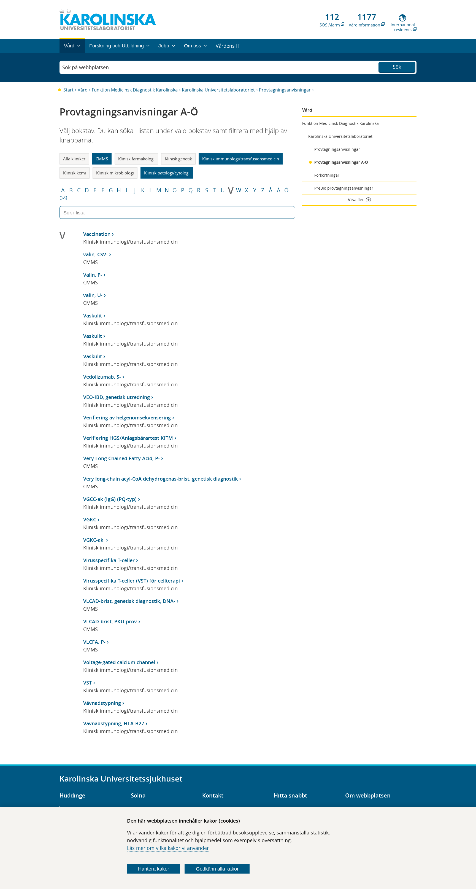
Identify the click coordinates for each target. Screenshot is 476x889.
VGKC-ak (94, 540)
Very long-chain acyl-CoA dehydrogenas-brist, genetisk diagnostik (160, 478)
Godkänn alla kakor (217, 869)
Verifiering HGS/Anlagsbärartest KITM (128, 438)
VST (87, 682)
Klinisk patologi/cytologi (167, 173)
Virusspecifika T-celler (109, 560)
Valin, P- (92, 274)
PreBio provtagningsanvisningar (343, 188)
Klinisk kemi (74, 173)
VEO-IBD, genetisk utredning (116, 397)
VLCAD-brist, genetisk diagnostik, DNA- (129, 601)
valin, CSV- (95, 254)
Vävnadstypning (102, 703)
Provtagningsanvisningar (285, 90)
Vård (83, 90)
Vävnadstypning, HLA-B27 (113, 723)
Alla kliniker (74, 158)
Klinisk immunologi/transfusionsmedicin (240, 158)
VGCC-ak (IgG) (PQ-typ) (110, 499)
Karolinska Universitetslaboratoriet (218, 90)
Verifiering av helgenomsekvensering (127, 417)
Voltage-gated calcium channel (119, 662)
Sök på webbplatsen (85, 67)
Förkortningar (326, 175)
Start (68, 90)
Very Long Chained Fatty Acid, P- (121, 458)
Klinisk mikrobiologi (115, 173)
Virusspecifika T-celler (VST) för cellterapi (131, 580)
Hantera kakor (153, 869)
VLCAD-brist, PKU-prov (110, 621)
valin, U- (92, 295)
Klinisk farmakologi (136, 158)
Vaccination (96, 234)
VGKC (89, 519)
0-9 (63, 198)
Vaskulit (92, 315)
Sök (397, 66)
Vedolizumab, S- (102, 376)
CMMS (102, 158)
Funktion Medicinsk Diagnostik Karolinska (135, 90)
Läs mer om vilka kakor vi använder (168, 848)
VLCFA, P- (94, 642)
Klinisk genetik (178, 158)
